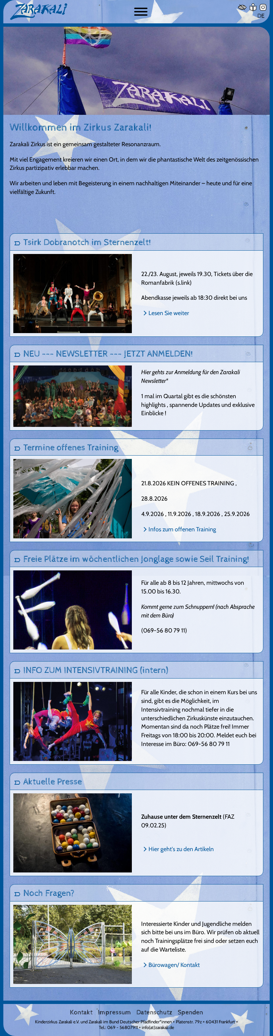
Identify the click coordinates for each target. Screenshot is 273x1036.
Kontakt (81, 1012)
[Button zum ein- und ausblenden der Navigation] (140, 11)
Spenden (190, 1012)
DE (260, 15)
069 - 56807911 (122, 1027)
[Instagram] (263, 7)
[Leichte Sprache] (253, 7)
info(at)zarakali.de (158, 1027)
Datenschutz (154, 1012)
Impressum (114, 1012)
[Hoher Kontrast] (242, 7)
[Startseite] (68, 11)
